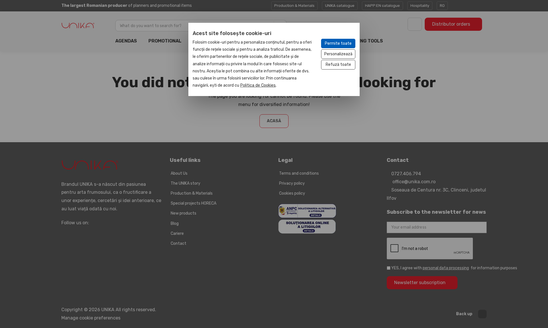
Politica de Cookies (258, 85)
